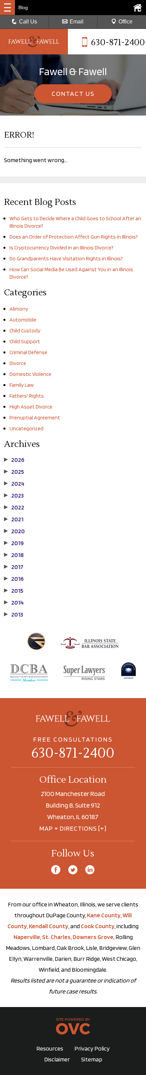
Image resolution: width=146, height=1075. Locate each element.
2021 (13, 519)
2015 (13, 590)
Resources (49, 1048)
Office (125, 21)
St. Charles (56, 936)
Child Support (25, 341)
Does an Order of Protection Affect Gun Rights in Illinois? (74, 236)
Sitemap (91, 1059)
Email (77, 21)
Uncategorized (26, 428)
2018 (14, 555)
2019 (14, 543)
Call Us (28, 21)
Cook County (97, 926)
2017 (13, 566)
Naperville (27, 936)
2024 (14, 483)
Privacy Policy (92, 1048)
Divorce (18, 363)
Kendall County (48, 926)
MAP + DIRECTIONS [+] (73, 828)
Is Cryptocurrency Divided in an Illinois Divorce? (61, 247)
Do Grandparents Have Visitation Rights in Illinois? (66, 258)
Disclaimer (57, 1059)
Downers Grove (93, 936)
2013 (13, 614)
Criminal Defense (28, 352)
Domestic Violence (30, 374)
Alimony (19, 309)
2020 (14, 531)
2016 (14, 578)
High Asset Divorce (31, 406)
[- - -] (7, 7)
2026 (14, 459)
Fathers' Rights (27, 396)
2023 (14, 495)
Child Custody (25, 330)
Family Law (22, 385)
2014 (14, 602)
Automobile (23, 319)
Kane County (104, 915)
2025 (14, 471)
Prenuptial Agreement (35, 417)
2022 (14, 507)
